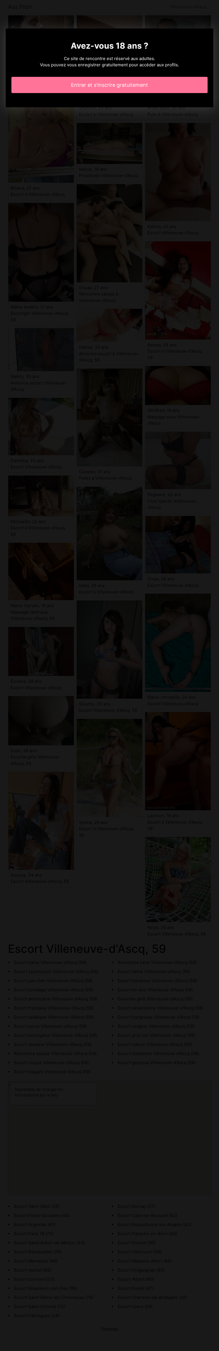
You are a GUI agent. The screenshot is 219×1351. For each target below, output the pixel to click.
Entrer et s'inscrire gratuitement (109, 85)
